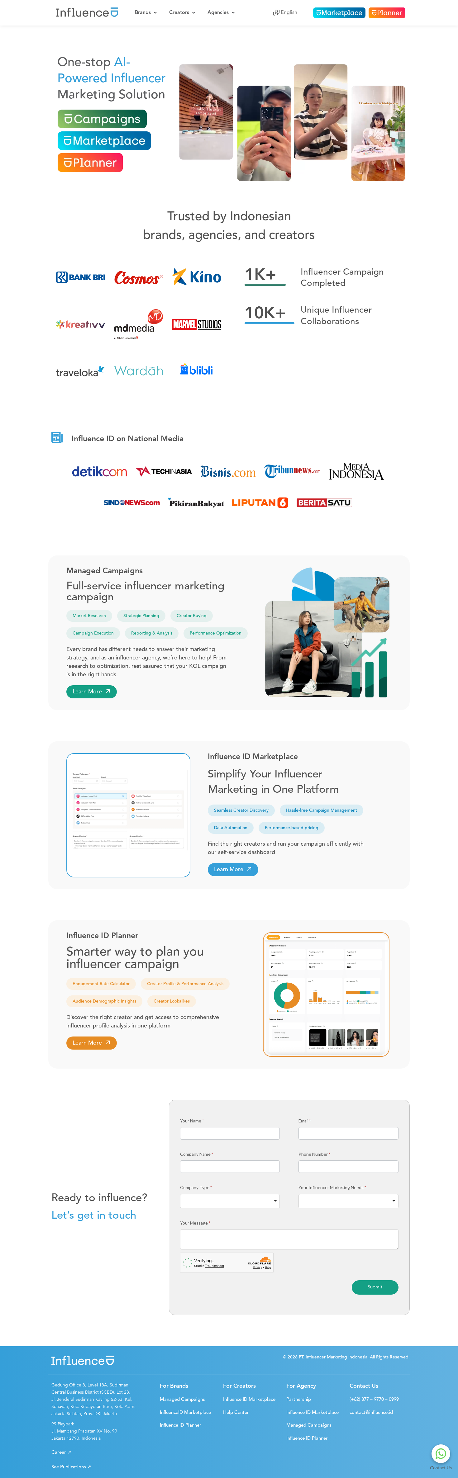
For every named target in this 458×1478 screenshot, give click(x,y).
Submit (375, 1287)
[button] (91, 691)
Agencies (218, 12)
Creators (179, 12)
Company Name (196, 1154)
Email (304, 1120)
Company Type (196, 1187)
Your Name (192, 1120)
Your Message (195, 1222)
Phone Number (314, 1154)
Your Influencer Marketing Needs (332, 1187)
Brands (143, 12)
